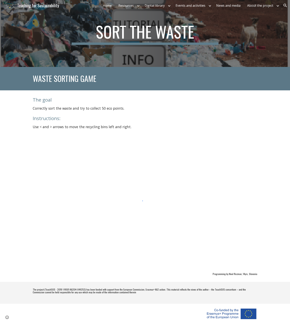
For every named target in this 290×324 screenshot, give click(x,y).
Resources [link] (126, 5)
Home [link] (107, 5)
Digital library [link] (155, 5)
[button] (285, 5)
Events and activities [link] (190, 5)
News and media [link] (228, 5)
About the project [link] (260, 5)
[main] (145, 33)
